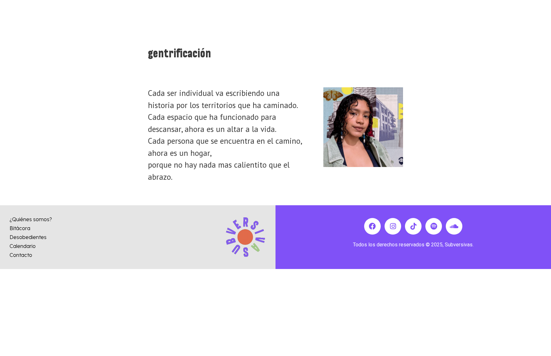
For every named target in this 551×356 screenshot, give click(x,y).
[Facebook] (372, 226)
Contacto (21, 255)
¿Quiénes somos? (31, 219)
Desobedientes (28, 237)
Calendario (23, 246)
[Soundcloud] (454, 226)
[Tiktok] (413, 226)
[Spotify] (433, 226)
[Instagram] (393, 226)
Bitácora (20, 228)
